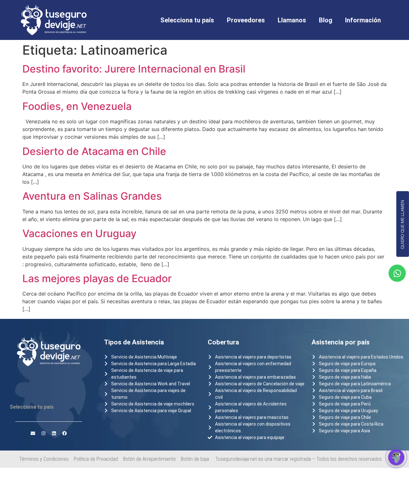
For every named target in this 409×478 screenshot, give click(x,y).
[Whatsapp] (397, 273)
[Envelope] (32, 433)
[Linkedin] (54, 433)
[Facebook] (64, 433)
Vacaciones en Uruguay (79, 233)
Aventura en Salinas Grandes (92, 196)
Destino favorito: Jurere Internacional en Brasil (133, 69)
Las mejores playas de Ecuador (97, 278)
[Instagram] (43, 433)
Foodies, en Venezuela (77, 106)
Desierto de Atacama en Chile (94, 151)
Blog (325, 20)
